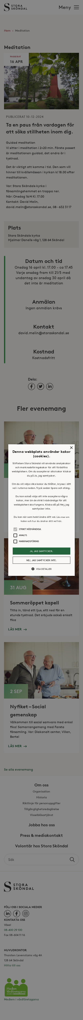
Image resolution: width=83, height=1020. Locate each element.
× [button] (71, 447)
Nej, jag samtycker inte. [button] (41, 560)
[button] (41, 510)
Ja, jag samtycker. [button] (41, 550)
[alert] (41, 510)
